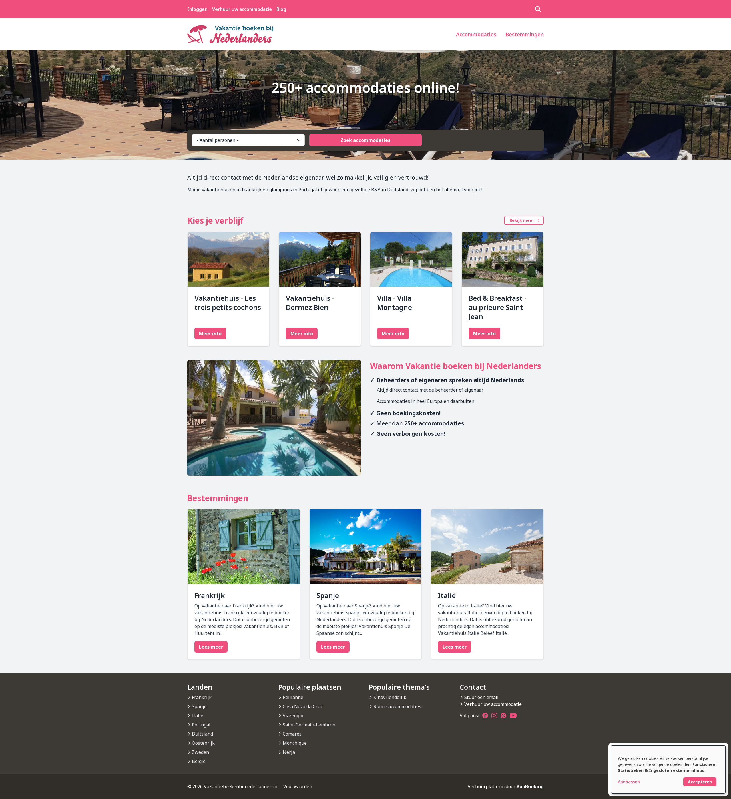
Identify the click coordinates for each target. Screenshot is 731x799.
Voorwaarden (297, 786)
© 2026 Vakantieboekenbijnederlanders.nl (233, 786)
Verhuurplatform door (506, 786)
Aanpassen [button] (629, 781)
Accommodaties (476, 34)
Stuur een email (481, 697)
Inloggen (197, 9)
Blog (281, 9)
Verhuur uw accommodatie (242, 9)
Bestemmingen (524, 34)
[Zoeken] (538, 9)
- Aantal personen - (217, 140)
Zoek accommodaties (365, 140)
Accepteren (700, 781)
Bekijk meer (521, 220)
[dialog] (668, 769)
